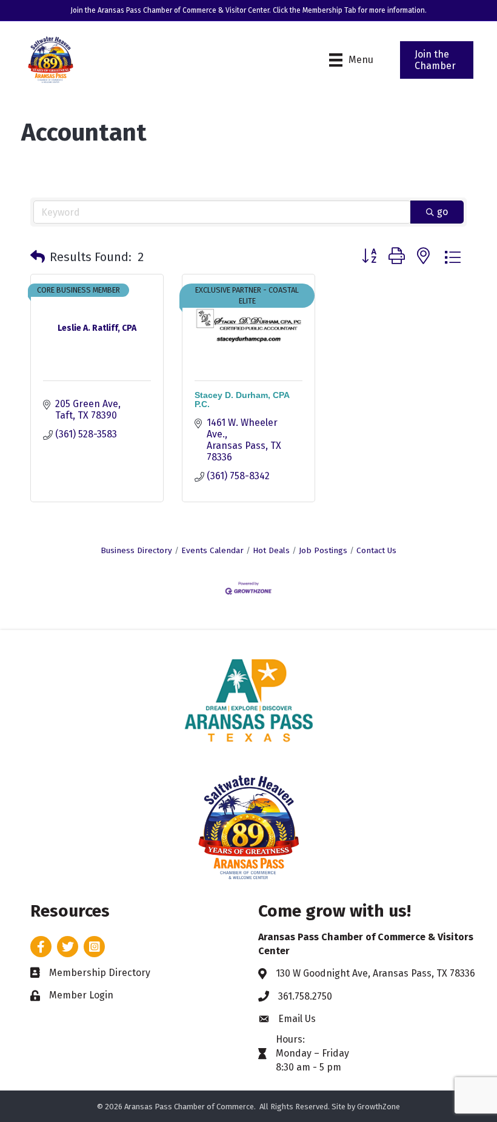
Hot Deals (271, 550)
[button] (37, 257)
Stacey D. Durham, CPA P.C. (242, 399)
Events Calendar (212, 550)
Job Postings (323, 550)
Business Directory (136, 550)
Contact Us (376, 550)
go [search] (442, 211)
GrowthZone (378, 1106)
